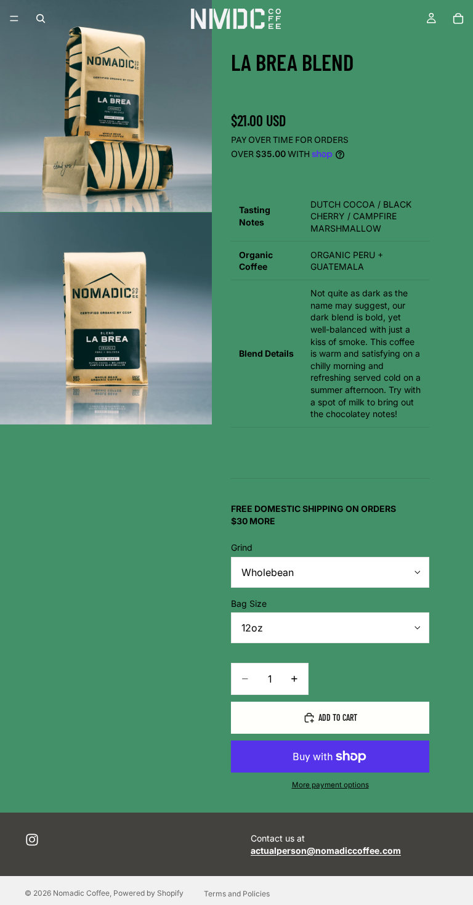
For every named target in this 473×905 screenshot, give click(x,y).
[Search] (40, 18)
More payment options (330, 785)
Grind (242, 547)
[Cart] (458, 18)
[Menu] (14, 18)
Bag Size (249, 603)
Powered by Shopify (148, 893)
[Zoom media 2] (106, 318)
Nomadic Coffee (81, 893)
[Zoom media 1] (106, 106)
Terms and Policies (237, 893)
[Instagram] (32, 839)
